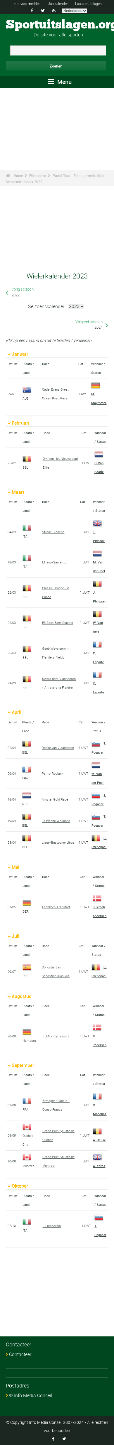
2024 (98, 327)
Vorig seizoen (22, 289)
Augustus (21, 996)
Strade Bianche (53, 532)
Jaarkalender (58, 3)
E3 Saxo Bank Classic (57, 622)
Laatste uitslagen (88, 3)
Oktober (20, 1186)
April (16, 712)
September (23, 1065)
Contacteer (20, 1354)
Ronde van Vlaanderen (58, 747)
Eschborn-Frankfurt (56, 907)
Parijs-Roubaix (52, 773)
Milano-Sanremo (54, 562)
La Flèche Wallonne (56, 820)
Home (18, 175)
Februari (20, 423)
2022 (15, 295)
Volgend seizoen (89, 321)
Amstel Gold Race (55, 799)
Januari (20, 354)
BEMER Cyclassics (55, 1036)
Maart (18, 492)
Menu (64, 82)
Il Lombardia (52, 1225)
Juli (15, 936)
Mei (15, 867)
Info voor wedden (27, 3)
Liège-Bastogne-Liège (58, 842)
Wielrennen (37, 175)
